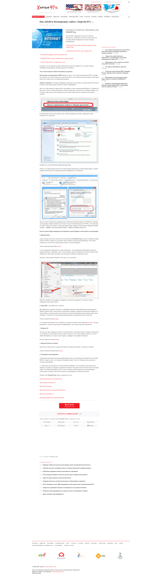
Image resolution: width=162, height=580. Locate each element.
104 (93, 22)
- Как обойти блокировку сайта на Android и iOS (53, 54)
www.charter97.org (51, 566)
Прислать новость (96, 2)
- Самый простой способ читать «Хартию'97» (79, 51)
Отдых (121, 543)
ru (118, 2)
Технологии (115, 16)
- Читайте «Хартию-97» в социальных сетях (52, 62)
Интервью (107, 16)
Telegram (91, 425)
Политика (49, 16)
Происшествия (73, 16)
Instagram (62, 425)
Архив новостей (109, 2)
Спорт (81, 16)
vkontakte (91, 422)
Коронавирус (59, 545)
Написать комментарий (69, 414)
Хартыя (47, 8)
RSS (77, 425)
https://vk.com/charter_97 (47, 394)
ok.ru (47, 425)
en (121, 2)
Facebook (47, 422)
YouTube (62, 422)
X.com (77, 422)
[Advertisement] (65, 442)
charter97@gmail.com (58, 571)
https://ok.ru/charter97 (46, 386)
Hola (56, 322)
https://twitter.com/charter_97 (48, 382)
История (94, 16)
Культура (87, 16)
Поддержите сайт (69, 405)
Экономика (64, 16)
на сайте (90, 322)
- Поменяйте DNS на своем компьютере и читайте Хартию (56, 58)
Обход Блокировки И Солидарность (42, 545)
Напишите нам (53, 456)
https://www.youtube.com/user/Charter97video (52, 390)
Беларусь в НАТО (69, 545)
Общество (56, 16)
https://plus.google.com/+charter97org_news (52, 397)
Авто (116, 543)
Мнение (100, 16)
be (115, 2)
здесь (59, 246)
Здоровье (110, 543)
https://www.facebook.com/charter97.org (51, 379)
